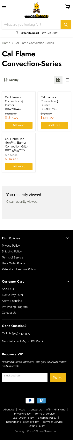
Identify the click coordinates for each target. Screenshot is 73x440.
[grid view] (58, 80)
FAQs (21, 409)
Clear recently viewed (22, 201)
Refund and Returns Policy (19, 269)
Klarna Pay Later (12, 295)
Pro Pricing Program (15, 306)
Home (6, 43)
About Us (8, 289)
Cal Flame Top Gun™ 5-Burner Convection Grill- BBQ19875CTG (16, 144)
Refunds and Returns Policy (22, 421)
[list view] (66, 80)
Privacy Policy (11, 245)
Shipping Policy (12, 251)
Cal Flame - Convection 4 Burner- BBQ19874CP (14, 103)
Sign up (57, 377)
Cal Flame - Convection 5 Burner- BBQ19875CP (49, 103)
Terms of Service (12, 257)
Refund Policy (36, 425)
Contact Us (9, 312)
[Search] (66, 24)
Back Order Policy (13, 263)
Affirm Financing (12, 300)
